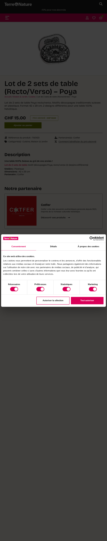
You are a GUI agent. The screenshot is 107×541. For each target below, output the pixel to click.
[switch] (40, 289)
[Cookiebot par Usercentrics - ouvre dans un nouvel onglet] (91, 238)
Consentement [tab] (18, 246)
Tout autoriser (87, 300)
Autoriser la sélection (53, 300)
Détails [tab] (53, 246)
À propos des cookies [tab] (88, 246)
